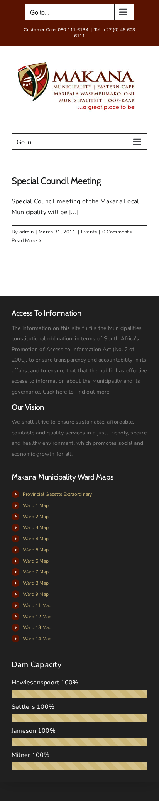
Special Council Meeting (56, 180)
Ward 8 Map (36, 583)
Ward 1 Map (36, 505)
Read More (24, 240)
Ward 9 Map (36, 594)
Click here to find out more (76, 391)
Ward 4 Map (36, 539)
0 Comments (117, 231)
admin (26, 231)
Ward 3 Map (36, 527)
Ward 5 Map (36, 550)
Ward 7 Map (36, 572)
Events (89, 231)
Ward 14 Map (37, 638)
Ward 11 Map (37, 605)
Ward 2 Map (36, 517)
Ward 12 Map (37, 616)
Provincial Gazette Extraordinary (57, 494)
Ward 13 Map (37, 627)
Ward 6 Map (36, 561)
